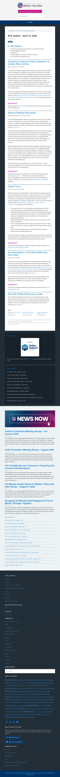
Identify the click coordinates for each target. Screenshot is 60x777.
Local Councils (41, 706)
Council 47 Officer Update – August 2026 (16, 375)
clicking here (16, 127)
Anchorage (7, 578)
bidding (18, 322)
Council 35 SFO (33, 691)
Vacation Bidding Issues (42, 312)
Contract (35, 685)
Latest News (17, 319)
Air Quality (21, 680)
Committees (15, 685)
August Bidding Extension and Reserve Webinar (18, 391)
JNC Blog (48, 702)
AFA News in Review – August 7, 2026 (14, 565)
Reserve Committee (15, 321)
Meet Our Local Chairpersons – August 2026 (17, 384)
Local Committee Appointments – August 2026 (15, 555)
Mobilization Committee (16, 712)
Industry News (8, 702)
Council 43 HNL (10, 694)
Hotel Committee (26, 699)
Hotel (6, 640)
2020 (15, 322)
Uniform (7, 663)
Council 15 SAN (24, 688)
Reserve (17, 324)
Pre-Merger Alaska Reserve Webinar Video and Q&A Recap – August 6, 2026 (29, 485)
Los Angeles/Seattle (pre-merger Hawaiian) (15, 588)
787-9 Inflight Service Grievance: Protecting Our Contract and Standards (30, 467)
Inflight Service (8, 647)
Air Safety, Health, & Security (11, 621)
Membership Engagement (11, 650)
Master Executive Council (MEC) (29, 319)
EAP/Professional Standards (11, 631)
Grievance (7, 637)
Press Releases (22, 714)
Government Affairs (9, 634)
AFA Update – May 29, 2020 (14, 312)
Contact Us (7, 749)
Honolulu (7, 582)
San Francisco (8, 598)
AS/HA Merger (32, 683)
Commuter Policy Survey (28, 312)
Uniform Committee (29, 717)
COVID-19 (32, 322)
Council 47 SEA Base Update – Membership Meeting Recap (21, 394)
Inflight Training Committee (37, 702)
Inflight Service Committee (20, 702)
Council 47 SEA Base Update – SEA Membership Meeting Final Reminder (22, 562)
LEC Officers (21, 106)
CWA (6, 759)
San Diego (7, 594)
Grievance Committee (13, 699)
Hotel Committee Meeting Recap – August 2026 (18, 388)
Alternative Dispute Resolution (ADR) (19, 683)
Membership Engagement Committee (34, 709)
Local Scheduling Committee (20, 247)
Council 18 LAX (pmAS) (37, 688)
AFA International (9, 755)
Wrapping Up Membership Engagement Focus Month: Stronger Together (29, 502)
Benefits (7, 624)
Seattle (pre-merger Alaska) (11, 601)
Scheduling (7, 660)
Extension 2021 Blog (25, 697)
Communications (9, 628)
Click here (30, 359)
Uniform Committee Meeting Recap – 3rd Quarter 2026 (20, 381)
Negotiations (29, 711)
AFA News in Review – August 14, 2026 (16, 400)
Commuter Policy (25, 322)
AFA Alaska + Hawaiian (30, 5)
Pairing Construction (39, 712)
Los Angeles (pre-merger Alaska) (12, 585)
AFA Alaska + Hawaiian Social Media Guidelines (16, 762)
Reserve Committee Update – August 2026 (17, 378)
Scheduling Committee (26, 321)
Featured (32, 697)
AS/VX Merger (42, 683)
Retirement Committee (46, 714)
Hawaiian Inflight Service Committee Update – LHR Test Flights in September (25, 397)
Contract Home (8, 614)
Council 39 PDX (44, 691)
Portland (7, 591)
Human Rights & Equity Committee (43, 699)
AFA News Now (11, 679)
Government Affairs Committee (43, 697)
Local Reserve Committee (40, 179)
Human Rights (8, 644)
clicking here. (32, 273)
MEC (6, 608)
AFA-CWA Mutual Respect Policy (12, 765)
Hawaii (35, 322)
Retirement (7, 656)
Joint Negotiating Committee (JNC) (15, 706)
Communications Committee (25, 685)
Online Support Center (10, 752)
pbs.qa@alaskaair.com (15, 176)
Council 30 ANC (21, 691)
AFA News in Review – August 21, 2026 (16, 372)
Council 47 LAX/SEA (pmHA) (26, 694)
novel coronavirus (42, 322)
